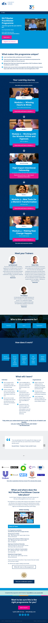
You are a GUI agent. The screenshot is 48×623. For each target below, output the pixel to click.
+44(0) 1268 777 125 (18, 612)
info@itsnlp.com (31, 612)
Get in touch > (24, 607)
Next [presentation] (44, 445)
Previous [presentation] (4, 445)
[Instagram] (25, 615)
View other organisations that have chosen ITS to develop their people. (24, 480)
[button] (23, 455)
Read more (13, 277)
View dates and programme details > (11, 33)
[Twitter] (23, 615)
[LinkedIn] (28, 615)
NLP (13, 61)
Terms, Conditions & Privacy (39, 621)
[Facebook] (20, 615)
